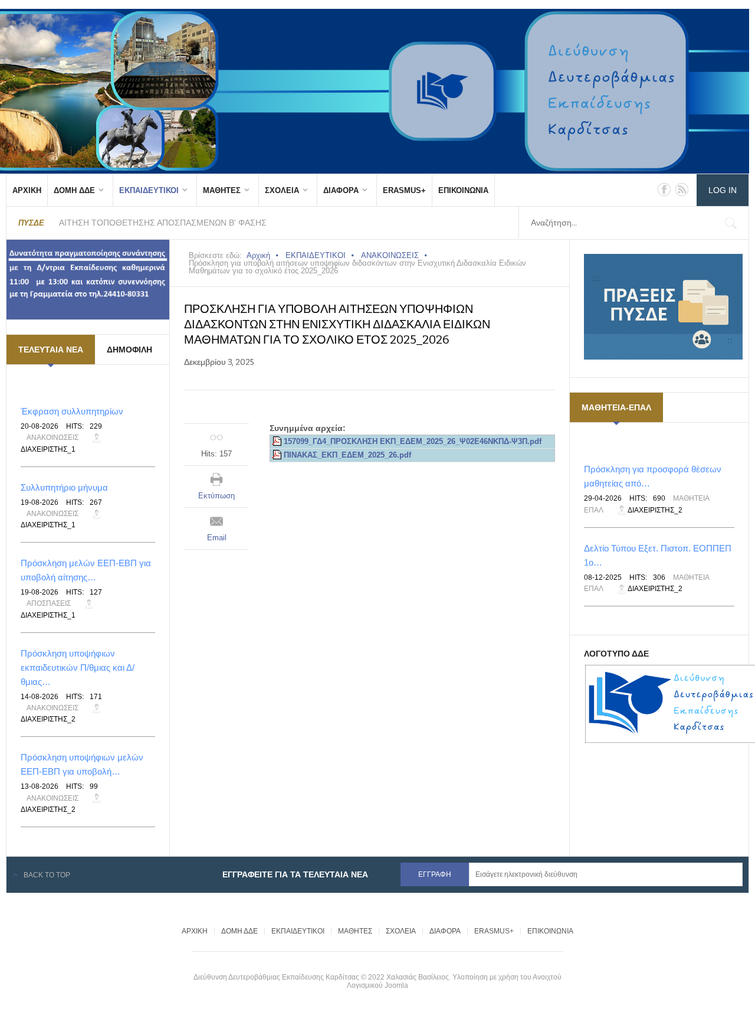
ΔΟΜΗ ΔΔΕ (74, 190)
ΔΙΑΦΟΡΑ (341, 190)
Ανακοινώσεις (52, 437)
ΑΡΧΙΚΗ (26, 190)
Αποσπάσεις (49, 603)
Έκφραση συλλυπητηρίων (72, 411)
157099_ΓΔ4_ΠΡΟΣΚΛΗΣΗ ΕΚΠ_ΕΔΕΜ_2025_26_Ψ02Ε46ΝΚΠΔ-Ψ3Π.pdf (412, 442)
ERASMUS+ (404, 190)
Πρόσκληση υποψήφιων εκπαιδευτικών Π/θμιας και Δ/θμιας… (77, 667)
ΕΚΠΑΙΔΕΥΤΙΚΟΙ (149, 190)
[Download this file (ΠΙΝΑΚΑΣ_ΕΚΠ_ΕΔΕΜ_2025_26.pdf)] (278, 455)
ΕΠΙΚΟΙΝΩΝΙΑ (463, 190)
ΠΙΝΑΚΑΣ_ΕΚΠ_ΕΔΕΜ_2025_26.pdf (347, 455)
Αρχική (258, 255)
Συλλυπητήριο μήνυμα (64, 487)
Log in (722, 190)
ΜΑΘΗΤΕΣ (222, 190)
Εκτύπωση (216, 495)
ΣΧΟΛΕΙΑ (282, 190)
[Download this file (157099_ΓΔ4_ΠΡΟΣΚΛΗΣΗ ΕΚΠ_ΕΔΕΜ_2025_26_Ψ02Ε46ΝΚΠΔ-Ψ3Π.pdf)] (278, 442)
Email (216, 537)
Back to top (47, 875)
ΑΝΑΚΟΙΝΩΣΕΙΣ (390, 255)
